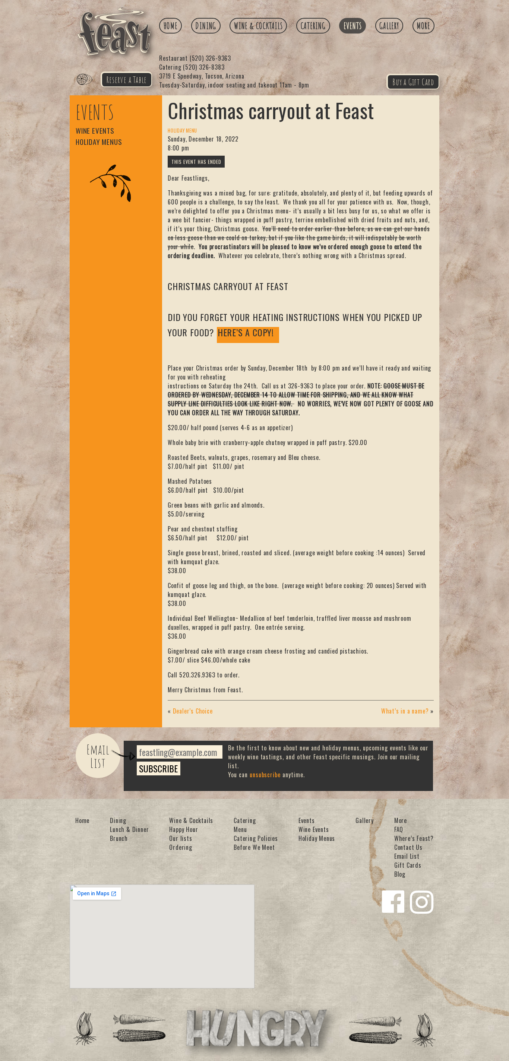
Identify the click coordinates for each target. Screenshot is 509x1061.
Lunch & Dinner (129, 829)
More (423, 25)
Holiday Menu (182, 130)
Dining (205, 25)
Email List (98, 756)
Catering (313, 25)
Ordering (180, 847)
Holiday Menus (99, 141)
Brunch (119, 838)
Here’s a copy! (246, 333)
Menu (240, 829)
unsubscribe (265, 774)
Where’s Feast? (414, 838)
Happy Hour (183, 829)
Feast (89, 87)
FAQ (398, 829)
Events (353, 25)
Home (171, 25)
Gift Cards (407, 865)
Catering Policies (256, 838)
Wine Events (95, 130)
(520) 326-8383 (191, 67)
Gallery (389, 25)
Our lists (180, 838)
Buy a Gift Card (413, 82)
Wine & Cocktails (258, 25)
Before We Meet (254, 847)
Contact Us (408, 847)
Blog (399, 874)
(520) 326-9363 (195, 58)
